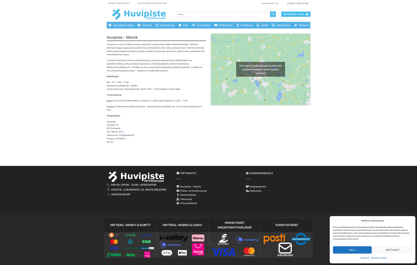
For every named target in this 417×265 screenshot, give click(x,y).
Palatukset (255, 190)
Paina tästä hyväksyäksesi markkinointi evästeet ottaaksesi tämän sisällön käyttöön (260, 69)
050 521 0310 (117, 132)
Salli (352, 249)
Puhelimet (246, 25)
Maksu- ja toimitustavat (193, 190)
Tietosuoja (364, 257)
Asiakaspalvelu (257, 186)
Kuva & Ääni (203, 25)
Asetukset (393, 249)
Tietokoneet (283, 25)
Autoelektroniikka (123, 25)
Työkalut (303, 25)
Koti (185, 25)
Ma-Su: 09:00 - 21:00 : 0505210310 (133, 184)
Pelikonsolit (225, 25)
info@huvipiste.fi (127, 135)
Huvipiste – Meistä (379, 257)
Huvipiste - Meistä (190, 186)
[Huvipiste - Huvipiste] (139, 14)
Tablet (264, 25)
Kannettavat (167, 25)
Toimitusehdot (188, 194)
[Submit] (273, 14)
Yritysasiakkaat (188, 203)
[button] (296, 14)
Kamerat (147, 25)
